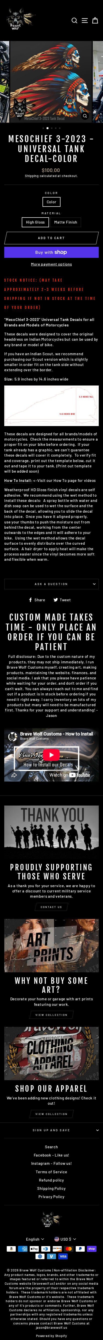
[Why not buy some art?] (51, 945)
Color (51, 193)
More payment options (51, 264)
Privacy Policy (51, 1196)
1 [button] (43, 128)
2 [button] (47, 128)
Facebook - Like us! (52, 1155)
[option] (51, 82)
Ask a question (51, 584)
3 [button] (52, 128)
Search (51, 1146)
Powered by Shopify (51, 1336)
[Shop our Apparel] (51, 1053)
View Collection (52, 1014)
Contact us (51, 906)
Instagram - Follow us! (51, 1163)
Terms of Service (51, 1172)
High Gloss (35, 222)
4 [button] (56, 128)
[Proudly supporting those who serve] (51, 832)
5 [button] (60, 128)
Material (52, 213)
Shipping (32, 176)
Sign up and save (51, 1130)
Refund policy (51, 1180)
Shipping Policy (51, 1188)
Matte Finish (65, 222)
